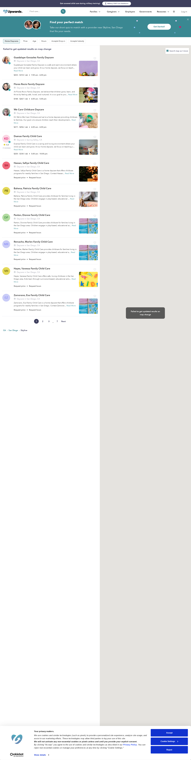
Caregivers (112, 11)
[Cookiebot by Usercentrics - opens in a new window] (16, 755)
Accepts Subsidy (77, 41)
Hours (43, 41)
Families (94, 11)
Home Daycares (11, 41)
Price (25, 41)
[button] (95, 58)
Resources (162, 11)
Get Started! (159, 26)
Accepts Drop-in (58, 41)
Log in (184, 11)
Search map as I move (178, 51)
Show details (40, 755)
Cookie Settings (168, 741)
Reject (169, 750)
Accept (169, 733)
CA (4, 330)
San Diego (13, 330)
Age (34, 41)
